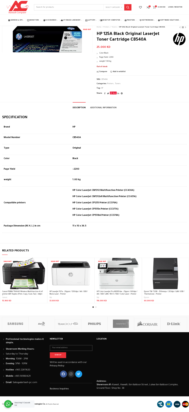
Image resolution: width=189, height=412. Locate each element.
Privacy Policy (57, 366)
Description (79, 108)
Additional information (103, 108)
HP (102, 88)
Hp (51, 298)
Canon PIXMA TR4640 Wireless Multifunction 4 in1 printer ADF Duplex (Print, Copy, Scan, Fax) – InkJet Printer (22, 294)
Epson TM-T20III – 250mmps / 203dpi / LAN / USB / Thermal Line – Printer (164, 293)
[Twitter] (108, 93)
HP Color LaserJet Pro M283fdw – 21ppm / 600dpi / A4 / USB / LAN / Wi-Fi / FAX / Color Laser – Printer (117, 293)
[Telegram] (122, 93)
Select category (113, 7)
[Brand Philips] (94, 324)
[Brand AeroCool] (42, 324)
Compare (103, 72)
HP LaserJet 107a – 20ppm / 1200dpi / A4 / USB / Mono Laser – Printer (69, 293)
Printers (106, 27)
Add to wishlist (119, 72)
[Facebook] (104, 93)
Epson (146, 298)
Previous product (180, 27)
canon (4, 298)
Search (127, 7)
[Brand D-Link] (174, 323)
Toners (114, 27)
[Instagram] (71, 374)
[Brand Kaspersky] (121, 324)
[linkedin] (118, 93)
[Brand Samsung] (15, 323)
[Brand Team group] (68, 323)
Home (99, 27)
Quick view (43, 269)
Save (114, 93)
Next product (185, 27)
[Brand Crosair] (147, 323)
